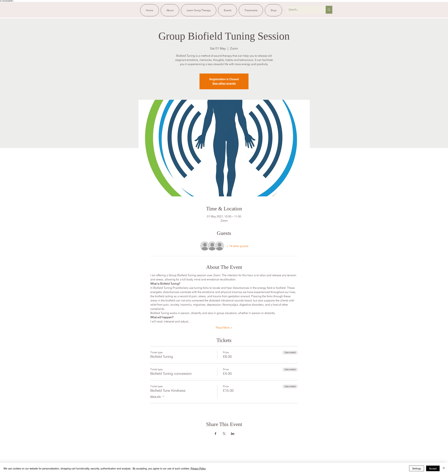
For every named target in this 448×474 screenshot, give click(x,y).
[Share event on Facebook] (215, 433)
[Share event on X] (224, 433)
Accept (433, 468)
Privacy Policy (198, 468)
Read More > (224, 327)
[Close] (444, 468)
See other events (224, 83)
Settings (416, 468)
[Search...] (329, 10)
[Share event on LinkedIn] (232, 433)
